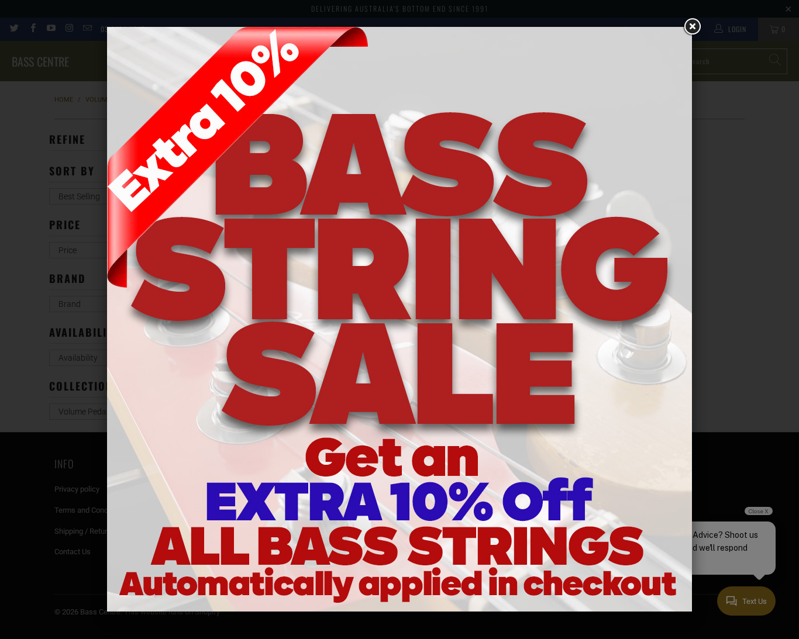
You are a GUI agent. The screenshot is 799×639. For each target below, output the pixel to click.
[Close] (691, 26)
